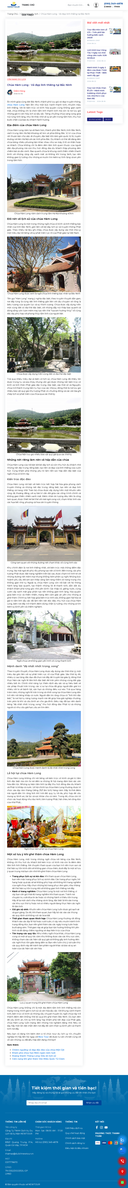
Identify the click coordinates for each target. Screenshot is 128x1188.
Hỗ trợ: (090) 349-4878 (46, 1142)
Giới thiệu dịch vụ (74, 1128)
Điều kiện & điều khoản (76, 1148)
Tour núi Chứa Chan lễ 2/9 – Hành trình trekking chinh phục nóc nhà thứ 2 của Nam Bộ (96, 93)
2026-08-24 (91, 43)
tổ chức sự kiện (95, 119)
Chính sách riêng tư (75, 1143)
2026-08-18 (101, 101)
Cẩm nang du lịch (16, 79)
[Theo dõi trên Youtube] (106, 1127)
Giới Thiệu (28, 15)
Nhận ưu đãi (92, 1103)
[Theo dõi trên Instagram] (102, 1127)
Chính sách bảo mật (75, 1138)
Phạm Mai (91, 61)
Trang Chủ (28, 5)
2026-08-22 (91, 81)
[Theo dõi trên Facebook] (97, 1127)
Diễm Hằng (19, 91)
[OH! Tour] (13, 5)
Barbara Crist (93, 40)
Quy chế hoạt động (75, 1133)
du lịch (108, 119)
